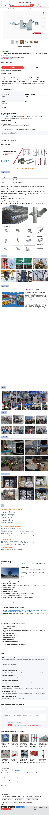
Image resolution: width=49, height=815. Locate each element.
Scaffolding (31, 8)
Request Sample (21, 70)
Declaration (37, 811)
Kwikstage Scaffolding (5, 777)
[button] (2, 2)
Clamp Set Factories (6, 796)
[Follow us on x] (41, 807)
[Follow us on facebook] (39, 807)
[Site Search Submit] (32, 5)
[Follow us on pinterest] (46, 807)
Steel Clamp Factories (16, 796)
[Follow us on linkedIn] (35, 809)
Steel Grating (15, 777)
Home (2, 8)
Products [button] (12, 5)
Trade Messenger (20, 807)
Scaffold (16, 610)
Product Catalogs (18, 770)
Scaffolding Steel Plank (22, 611)
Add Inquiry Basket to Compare (24, 46)
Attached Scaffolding (6, 791)
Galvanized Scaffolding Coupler (32, 799)
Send (10, 725)
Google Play (11, 807)
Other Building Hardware (35, 788)
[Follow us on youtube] (44, 807)
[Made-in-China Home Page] (25, 2)
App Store (4, 807)
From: (7, 709)
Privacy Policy (43, 811)
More (2, 804)
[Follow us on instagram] (42, 807)
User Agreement (31, 811)
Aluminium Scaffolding (28, 774)
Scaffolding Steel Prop (5, 774)
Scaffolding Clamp (13, 611)
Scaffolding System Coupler (7, 799)
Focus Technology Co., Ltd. (16, 811)
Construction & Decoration (10, 8)
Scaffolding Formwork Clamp (19, 802)
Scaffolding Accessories (17, 774)
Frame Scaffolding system (35, 610)
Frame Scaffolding (16, 772)
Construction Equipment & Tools (22, 8)
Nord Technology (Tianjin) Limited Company (12, 57)
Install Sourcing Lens (7, 809)
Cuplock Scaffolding (40, 774)
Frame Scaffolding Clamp (7, 802)
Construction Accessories (7, 788)
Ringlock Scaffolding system (23, 610)
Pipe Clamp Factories (38, 796)
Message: (6, 715)
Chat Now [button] (37, 67)
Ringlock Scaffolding (5, 772)
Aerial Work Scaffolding (16, 791)
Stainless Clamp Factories (27, 796)
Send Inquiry (12, 67)
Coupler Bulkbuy (30, 802)
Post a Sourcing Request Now (34, 725)
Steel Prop (29, 611)
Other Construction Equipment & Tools (21, 788)
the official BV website (28, 563)
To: (7, 712)
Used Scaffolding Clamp (19, 799)
